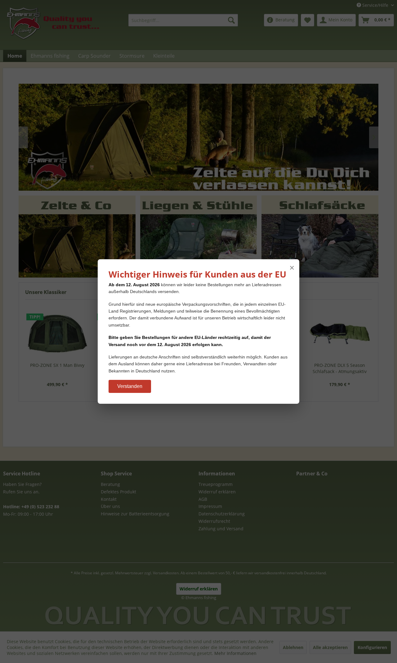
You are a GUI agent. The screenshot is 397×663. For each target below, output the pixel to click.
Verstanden (129, 386)
